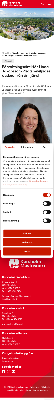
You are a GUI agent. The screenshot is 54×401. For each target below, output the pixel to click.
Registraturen (8, 361)
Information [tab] (27, 147)
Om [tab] (44, 147)
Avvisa (27, 251)
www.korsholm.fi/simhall (12, 324)
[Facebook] (3, 371)
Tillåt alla (27, 233)
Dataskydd (34, 387)
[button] (49, 4)
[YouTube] (13, 371)
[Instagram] (8, 371)
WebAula (44, 390)
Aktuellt (5, 53)
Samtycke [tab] (10, 147)
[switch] (47, 203)
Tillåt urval (27, 242)
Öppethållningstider (10, 358)
